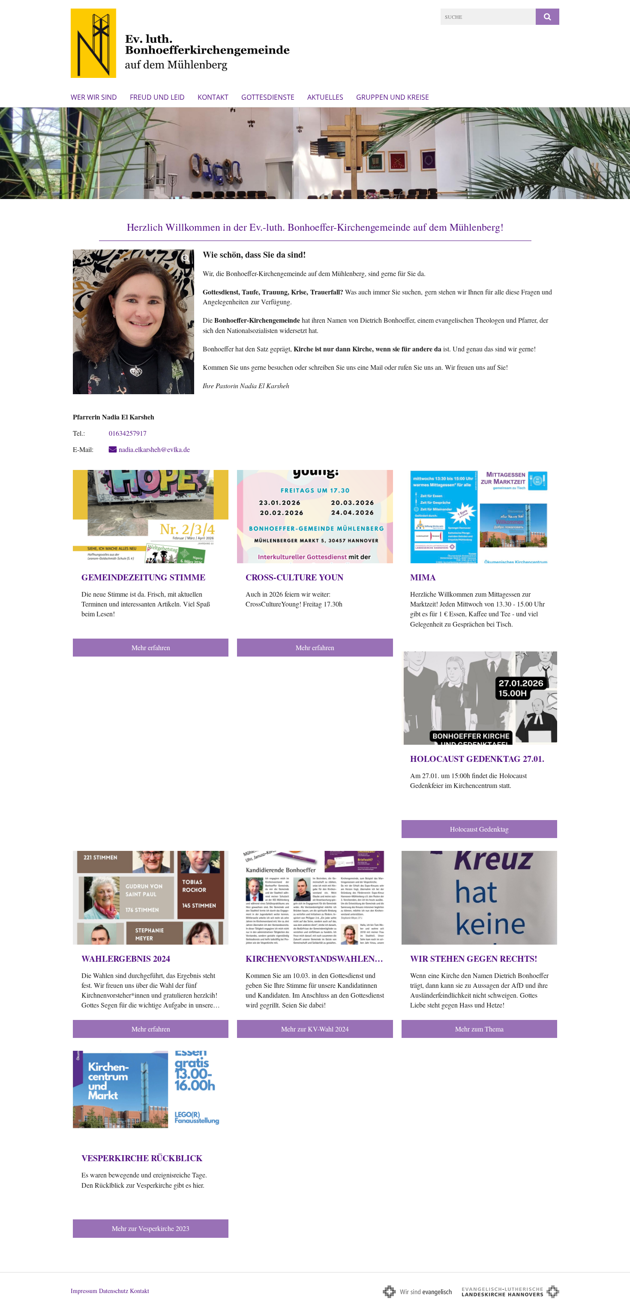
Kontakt (213, 97)
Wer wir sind (94, 97)
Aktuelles (325, 97)
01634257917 (128, 432)
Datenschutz (113, 1291)
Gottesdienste (267, 97)
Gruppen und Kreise (392, 97)
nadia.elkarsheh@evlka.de (154, 449)
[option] (315, 153)
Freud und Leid (157, 97)
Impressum (84, 1291)
